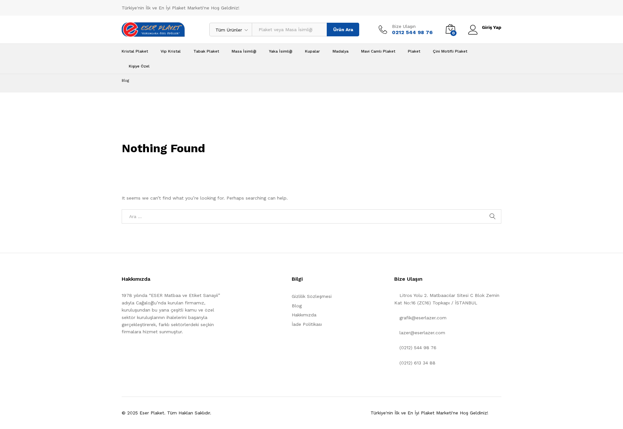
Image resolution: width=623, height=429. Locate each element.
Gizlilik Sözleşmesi (312, 296)
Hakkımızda (304, 314)
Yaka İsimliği (280, 51)
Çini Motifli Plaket (450, 51)
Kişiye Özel (139, 66)
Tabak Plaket (206, 51)
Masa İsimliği (244, 51)
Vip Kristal (171, 51)
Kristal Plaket (135, 51)
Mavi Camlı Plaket (378, 51)
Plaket (414, 51)
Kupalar (312, 51)
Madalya (340, 51)
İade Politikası (307, 324)
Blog (297, 305)
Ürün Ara (343, 29)
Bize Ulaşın (404, 26)
